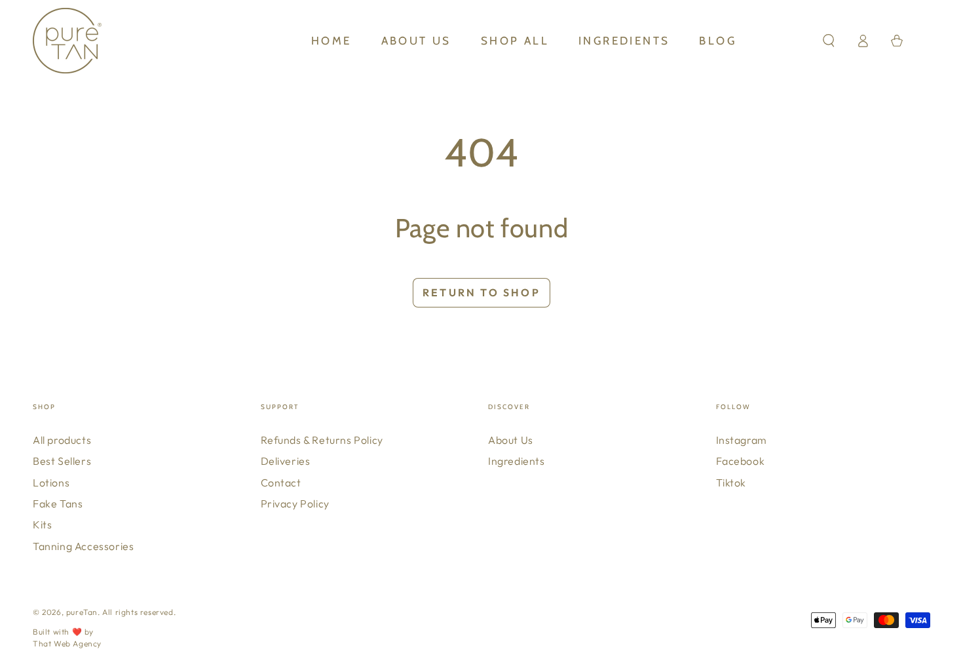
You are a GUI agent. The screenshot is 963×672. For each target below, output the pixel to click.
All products (62, 439)
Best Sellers (62, 460)
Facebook (740, 460)
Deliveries (286, 460)
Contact (281, 482)
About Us (510, 439)
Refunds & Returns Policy (322, 439)
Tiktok (731, 482)
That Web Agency (67, 643)
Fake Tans (58, 503)
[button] (829, 40)
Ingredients (516, 460)
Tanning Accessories (83, 546)
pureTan (82, 612)
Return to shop (481, 292)
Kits (42, 524)
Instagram (741, 439)
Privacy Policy (295, 503)
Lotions (51, 482)
